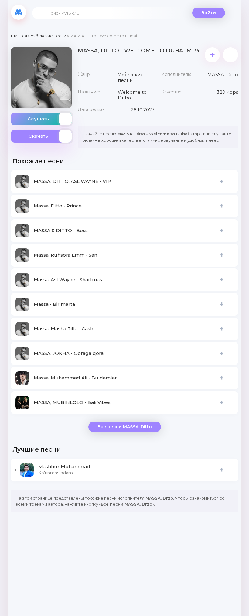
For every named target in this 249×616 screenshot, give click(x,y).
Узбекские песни (48, 35)
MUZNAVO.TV (18, 12)
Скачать (38, 136)
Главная (19, 35)
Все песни (124, 426)
